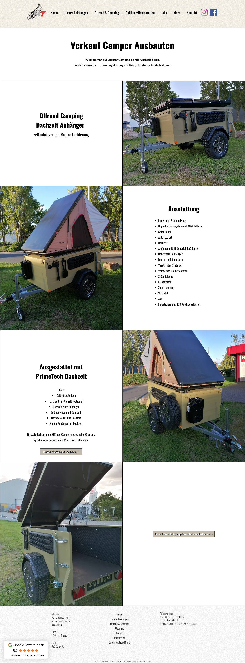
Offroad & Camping (119, 624)
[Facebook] (213, 12)
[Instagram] (204, 12)
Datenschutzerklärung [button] (119, 642)
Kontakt (120, 633)
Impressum (119, 638)
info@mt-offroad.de (60, 636)
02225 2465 (58, 646)
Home (119, 614)
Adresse (55, 614)
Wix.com (145, 661)
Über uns (119, 628)
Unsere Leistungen (120, 619)
